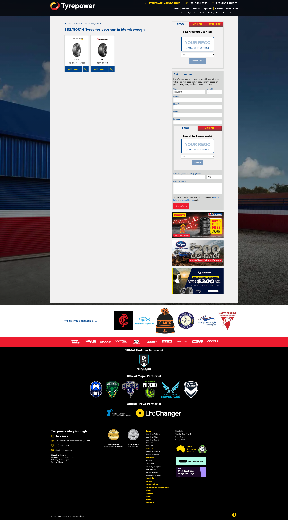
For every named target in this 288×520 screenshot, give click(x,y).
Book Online (232, 8)
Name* (176, 96)
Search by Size (152, 437)
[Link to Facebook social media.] (234, 515)
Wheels (185, 8)
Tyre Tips (149, 446)
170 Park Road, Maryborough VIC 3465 (73, 440)
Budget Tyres (180, 437)
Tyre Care (149, 443)
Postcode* (177, 119)
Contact (219, 8)
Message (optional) (180, 181)
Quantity (210, 89)
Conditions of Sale (78, 516)
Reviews (233, 13)
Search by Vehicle (153, 434)
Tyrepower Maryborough (165, 3)
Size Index (179, 431)
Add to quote (73, 69)
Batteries (149, 460)
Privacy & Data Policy (64, 516)
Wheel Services (152, 472)
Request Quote (181, 206)
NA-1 (103, 60)
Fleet (204, 13)
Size (175, 89)
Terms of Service (188, 200)
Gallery (211, 13)
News (218, 13)
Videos (225, 13)
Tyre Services (151, 469)
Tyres (176, 8)
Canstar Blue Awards (183, 434)
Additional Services (153, 475)
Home (69, 24)
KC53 (76, 60)
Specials (208, 8)
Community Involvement (191, 13)
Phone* (176, 104)
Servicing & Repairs (153, 466)
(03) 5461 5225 (199, 3)
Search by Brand (152, 440)
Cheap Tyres (180, 440)
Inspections (150, 463)
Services (196, 8)
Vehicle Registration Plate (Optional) (187, 174)
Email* (176, 111)
